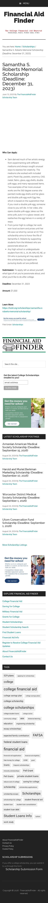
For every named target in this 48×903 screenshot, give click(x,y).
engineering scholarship (25, 724)
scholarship (9, 787)
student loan (8, 804)
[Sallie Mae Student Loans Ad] (24, 321)
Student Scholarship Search (15, 627)
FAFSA (38, 735)
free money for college (12, 760)
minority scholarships (11, 771)
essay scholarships (12, 729)
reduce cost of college (11, 782)
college (8, 681)
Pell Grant (28, 770)
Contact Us (7, 656)
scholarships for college (12, 800)
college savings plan (13, 696)
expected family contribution (16, 736)
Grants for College (10, 617)
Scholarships (17, 325)
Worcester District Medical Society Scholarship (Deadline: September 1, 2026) (21, 497)
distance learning (34, 719)
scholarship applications (28, 787)
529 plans (9, 675)
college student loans (11, 714)
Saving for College (11, 606)
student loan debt (11, 809)
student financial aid (34, 799)
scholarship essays (11, 794)
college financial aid (20, 689)
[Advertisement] (24, 127)
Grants (7, 765)
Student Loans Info (18, 816)
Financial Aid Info (10, 637)
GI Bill (25, 760)
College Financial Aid (12, 601)
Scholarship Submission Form (24, 869)
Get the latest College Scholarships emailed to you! (21, 376)
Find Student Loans (11, 632)
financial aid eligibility (32, 756)
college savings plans (33, 696)
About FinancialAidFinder (14, 651)
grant (33, 760)
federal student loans (15, 742)
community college (10, 719)
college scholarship (13, 701)
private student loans (28, 776)
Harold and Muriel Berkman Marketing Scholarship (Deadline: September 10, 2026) (22, 472)
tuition (38, 816)
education (8, 724)
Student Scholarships (12, 622)
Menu (26, 3)
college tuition (27, 714)
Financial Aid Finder (24, 17)
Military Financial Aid (12, 611)
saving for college (31, 782)
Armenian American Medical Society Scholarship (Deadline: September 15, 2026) (21, 447)
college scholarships (19, 707)
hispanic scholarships (21, 765)
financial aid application (12, 756)
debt (22, 718)
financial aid (14, 749)
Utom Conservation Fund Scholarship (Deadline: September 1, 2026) (23, 523)
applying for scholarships (26, 676)
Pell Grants (8, 776)
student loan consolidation (26, 804)
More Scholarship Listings (14, 545)
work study (8, 822)
